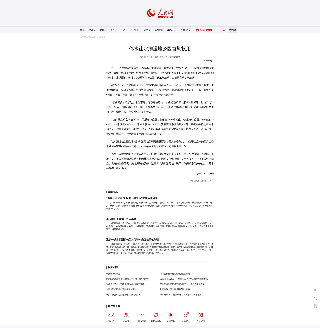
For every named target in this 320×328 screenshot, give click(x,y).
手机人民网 (141, 321)
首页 (82, 30)
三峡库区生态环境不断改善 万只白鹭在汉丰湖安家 (182, 284)
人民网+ (126, 321)
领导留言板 (156, 321)
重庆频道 (91, 37)
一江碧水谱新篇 (113, 274)
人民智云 (186, 321)
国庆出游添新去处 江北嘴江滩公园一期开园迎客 (127, 279)
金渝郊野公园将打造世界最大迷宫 (121, 289)
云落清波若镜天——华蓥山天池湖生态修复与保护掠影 (184, 279)
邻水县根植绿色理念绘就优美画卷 (175, 274)
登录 (234, 30)
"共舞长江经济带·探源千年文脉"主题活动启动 (131, 198)
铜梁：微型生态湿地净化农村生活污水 (123, 295)
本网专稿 (113, 192)
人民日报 (111, 321)
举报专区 (159, 30)
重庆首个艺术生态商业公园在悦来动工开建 (125, 284)
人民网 (83, 37)
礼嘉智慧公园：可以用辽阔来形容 (175, 289)
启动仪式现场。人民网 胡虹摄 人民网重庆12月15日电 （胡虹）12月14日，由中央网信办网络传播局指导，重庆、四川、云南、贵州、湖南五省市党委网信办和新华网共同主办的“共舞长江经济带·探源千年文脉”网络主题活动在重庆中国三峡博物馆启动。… (159, 206)
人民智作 (201, 321)
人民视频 (171, 321)
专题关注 (101, 37)
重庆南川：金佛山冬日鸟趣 (121, 218)
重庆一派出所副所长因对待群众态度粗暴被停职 (132, 239)
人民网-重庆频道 (173, 57)
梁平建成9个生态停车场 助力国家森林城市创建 (181, 295)
